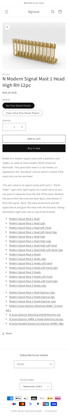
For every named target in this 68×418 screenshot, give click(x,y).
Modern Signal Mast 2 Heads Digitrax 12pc (32, 301)
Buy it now (34, 148)
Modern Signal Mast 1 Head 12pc (27, 223)
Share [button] (9, 333)
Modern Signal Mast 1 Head (24, 218)
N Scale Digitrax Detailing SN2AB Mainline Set (35, 314)
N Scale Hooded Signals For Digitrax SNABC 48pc (36, 323)
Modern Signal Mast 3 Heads (25, 272)
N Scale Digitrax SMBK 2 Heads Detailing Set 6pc (36, 319)
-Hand (47, 227)
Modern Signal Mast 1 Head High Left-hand (33, 245)
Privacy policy (51, 411)
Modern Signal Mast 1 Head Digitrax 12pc (32, 292)
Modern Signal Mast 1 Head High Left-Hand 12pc (36, 249)
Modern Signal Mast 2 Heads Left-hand (30, 263)
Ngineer (21, 411)
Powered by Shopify (33, 411)
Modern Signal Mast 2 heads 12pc (27, 258)
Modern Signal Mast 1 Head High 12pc (30, 241)
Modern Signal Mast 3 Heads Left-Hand (30, 276)
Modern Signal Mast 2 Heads (25, 254)
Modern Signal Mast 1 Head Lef (26, 227)
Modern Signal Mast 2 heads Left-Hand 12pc (33, 267)
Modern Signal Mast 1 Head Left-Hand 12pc (33, 232)
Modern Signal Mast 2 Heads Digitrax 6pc (32, 296)
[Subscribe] (50, 364)
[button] (6, 11)
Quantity (6, 120)
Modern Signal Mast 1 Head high (27, 236)
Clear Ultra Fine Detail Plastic (22, 113)
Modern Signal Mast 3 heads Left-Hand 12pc (33, 281)
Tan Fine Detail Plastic (18, 105)
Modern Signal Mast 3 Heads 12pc (28, 285)
